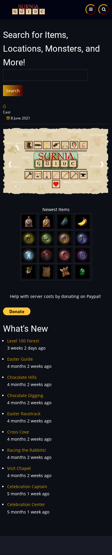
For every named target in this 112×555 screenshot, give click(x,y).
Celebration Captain (27, 486)
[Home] (28, 9)
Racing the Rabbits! (26, 450)
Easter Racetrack (23, 413)
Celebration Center (26, 504)
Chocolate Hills (22, 377)
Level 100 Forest (23, 341)
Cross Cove (18, 432)
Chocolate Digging (25, 395)
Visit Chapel (19, 468)
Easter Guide (20, 359)
